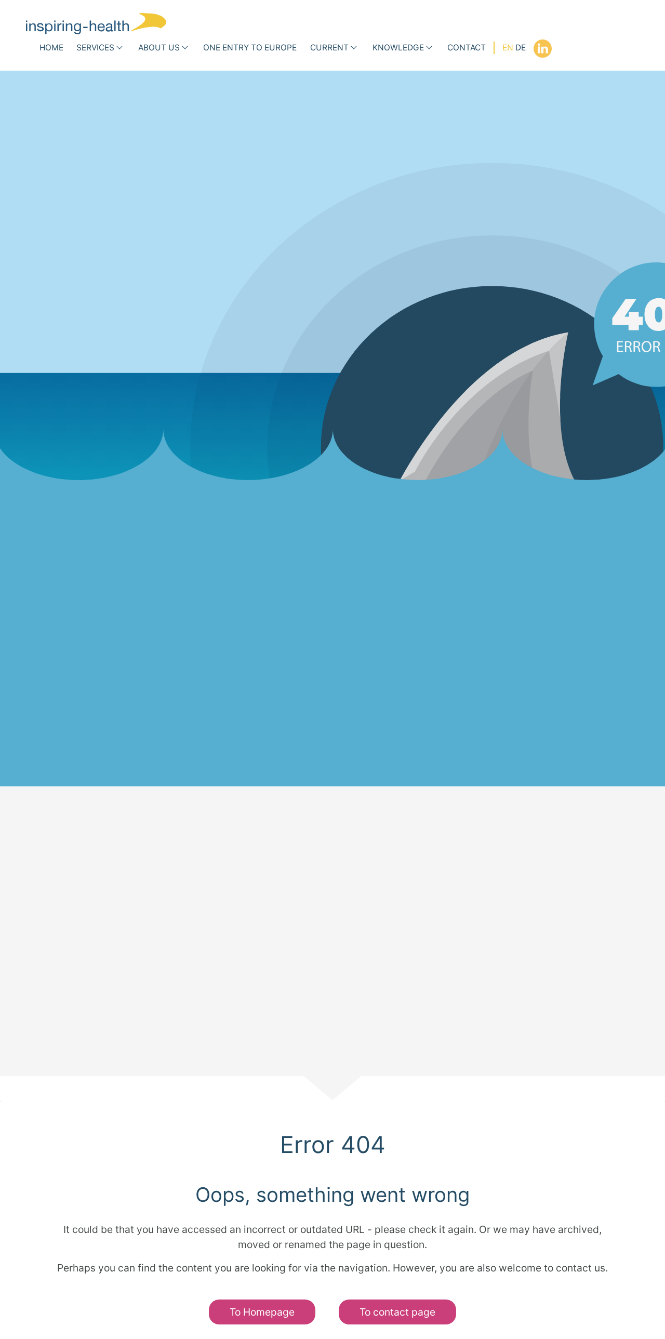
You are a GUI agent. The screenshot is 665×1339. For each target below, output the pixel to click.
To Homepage (262, 1312)
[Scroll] (332, 1089)
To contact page (397, 1312)
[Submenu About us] (185, 48)
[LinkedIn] (543, 48)
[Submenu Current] (354, 48)
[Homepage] (96, 23)
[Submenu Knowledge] (429, 48)
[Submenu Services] (119, 48)
